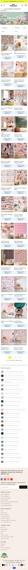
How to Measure (5, 514)
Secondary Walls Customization (9, 520)
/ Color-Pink (3, 10)
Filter (3, 31)
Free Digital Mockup (6, 522)
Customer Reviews (5, 518)
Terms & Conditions (6, 547)
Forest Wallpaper (5, 496)
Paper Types (4, 512)
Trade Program (4, 534)
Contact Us (3, 531)
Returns (3, 545)
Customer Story (5, 538)
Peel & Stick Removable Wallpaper (9, 501)
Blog (2, 533)
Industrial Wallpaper (6, 498)
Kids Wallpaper (4, 499)
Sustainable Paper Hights (7, 536)
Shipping (3, 544)
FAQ (2, 511)
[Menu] (1, 5)
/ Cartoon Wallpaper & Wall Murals (12, 9)
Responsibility (4, 529)
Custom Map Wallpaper (6, 505)
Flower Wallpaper (5, 494)
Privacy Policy (4, 549)
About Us (3, 527)
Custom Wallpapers (6, 503)
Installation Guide (5, 516)
